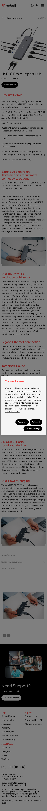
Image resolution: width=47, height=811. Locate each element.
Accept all (22, 422)
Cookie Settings (33, 428)
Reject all (36, 422)
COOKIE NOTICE (12, 411)
